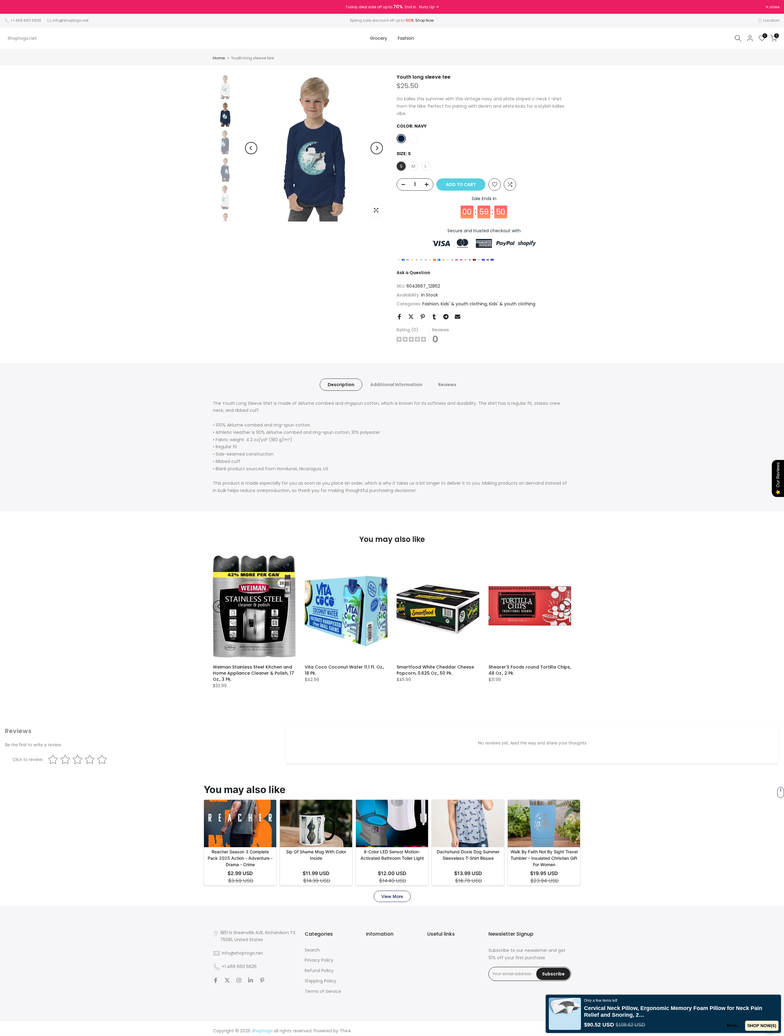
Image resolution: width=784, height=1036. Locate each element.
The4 (345, 1031)
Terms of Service (323, 991)
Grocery (378, 38)
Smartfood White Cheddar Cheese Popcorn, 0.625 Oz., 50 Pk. (435, 670)
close (12, 7)
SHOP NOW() (761, 1025)
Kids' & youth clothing (464, 304)
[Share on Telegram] (446, 316)
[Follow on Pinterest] (262, 980)
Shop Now (424, 20)
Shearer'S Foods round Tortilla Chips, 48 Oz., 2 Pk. (529, 670)
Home (219, 58)
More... (734, 1025)
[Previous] (251, 148)
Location (771, 20)
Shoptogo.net (22, 38)
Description (341, 384)
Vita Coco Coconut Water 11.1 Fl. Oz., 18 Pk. (344, 670)
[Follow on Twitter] (227, 980)
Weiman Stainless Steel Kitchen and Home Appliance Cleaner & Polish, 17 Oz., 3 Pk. (253, 673)
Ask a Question (413, 273)
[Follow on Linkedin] (250, 980)
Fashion (406, 38)
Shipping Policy (320, 981)
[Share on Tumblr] (434, 316)
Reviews (447, 384)
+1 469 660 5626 (25, 20)
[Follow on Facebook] (215, 980)
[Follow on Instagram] (239, 980)
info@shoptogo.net (71, 20)
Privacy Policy (319, 960)
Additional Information (396, 384)
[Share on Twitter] (411, 316)
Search (312, 950)
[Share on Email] (457, 316)
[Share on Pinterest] (422, 316)
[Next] (377, 148)
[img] (411, 340)
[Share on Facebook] (399, 316)
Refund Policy (319, 970)
